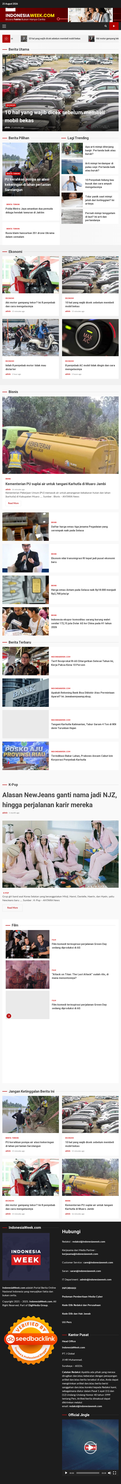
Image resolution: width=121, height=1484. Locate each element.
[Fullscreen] (114, 1473)
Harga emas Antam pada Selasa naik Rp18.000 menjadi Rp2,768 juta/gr (25, 590)
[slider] (87, 1473)
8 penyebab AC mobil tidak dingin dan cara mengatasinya (90, 337)
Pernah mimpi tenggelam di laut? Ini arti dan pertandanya (72, 216)
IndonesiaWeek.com (60, 657)
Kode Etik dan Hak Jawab (76, 1313)
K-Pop (6, 893)
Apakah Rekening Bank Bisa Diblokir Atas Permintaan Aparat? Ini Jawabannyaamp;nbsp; (25, 692)
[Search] (106, 26)
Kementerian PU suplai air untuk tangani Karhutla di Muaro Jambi (60, 435)
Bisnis (8, 479)
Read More (13, 503)
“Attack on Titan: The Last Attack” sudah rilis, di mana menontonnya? (27, 974)
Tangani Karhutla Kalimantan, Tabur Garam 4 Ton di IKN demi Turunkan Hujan (25, 724)
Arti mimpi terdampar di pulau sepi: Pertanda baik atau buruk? (72, 166)
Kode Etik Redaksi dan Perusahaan (81, 1305)
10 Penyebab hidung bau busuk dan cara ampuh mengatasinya (72, 183)
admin (7, 127)
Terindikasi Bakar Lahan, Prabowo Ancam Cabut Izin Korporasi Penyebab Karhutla (25, 756)
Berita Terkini (13, 174)
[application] (90, 1447)
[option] (60, 92)
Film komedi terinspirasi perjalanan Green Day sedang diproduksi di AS (27, 944)
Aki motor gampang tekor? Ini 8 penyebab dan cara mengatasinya (83, 38)
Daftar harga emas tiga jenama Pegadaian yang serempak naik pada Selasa (25, 526)
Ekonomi (11, 105)
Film (54, 940)
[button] (90, 1447)
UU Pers (67, 1322)
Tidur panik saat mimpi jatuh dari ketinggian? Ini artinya (72, 200)
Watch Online (114, 26)
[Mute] (109, 1473)
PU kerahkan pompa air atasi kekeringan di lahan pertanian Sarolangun (28, 184)
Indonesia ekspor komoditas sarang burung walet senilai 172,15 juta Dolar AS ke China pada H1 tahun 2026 (25, 621)
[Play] (66, 1473)
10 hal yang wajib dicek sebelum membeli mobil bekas (90, 274)
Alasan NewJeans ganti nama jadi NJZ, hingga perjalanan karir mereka (60, 854)
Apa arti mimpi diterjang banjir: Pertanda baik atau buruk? (72, 150)
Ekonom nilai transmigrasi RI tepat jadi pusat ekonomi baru (25, 558)
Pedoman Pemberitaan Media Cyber (82, 1296)
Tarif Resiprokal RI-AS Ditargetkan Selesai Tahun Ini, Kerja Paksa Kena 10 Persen (25, 661)
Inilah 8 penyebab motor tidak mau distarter (30, 337)
